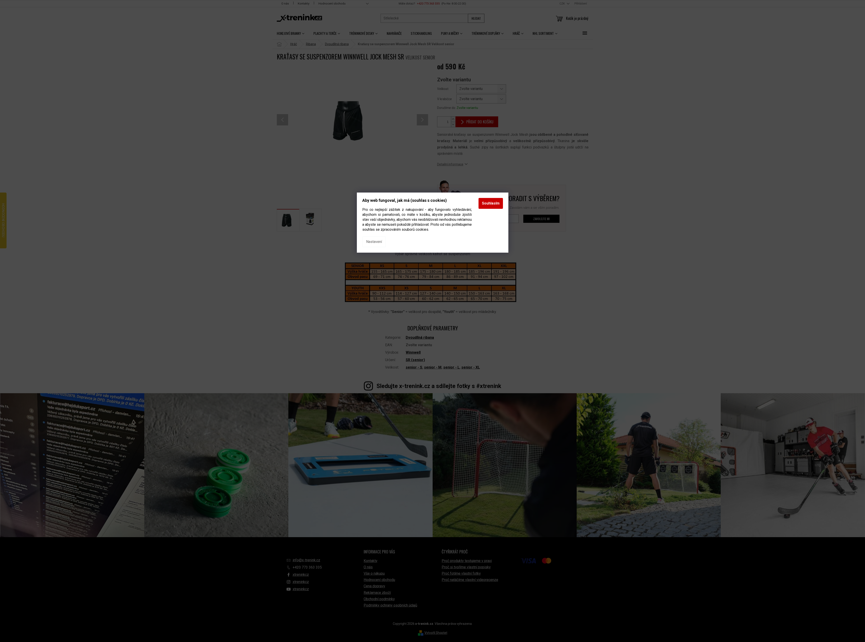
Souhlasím (491, 203)
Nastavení (374, 242)
